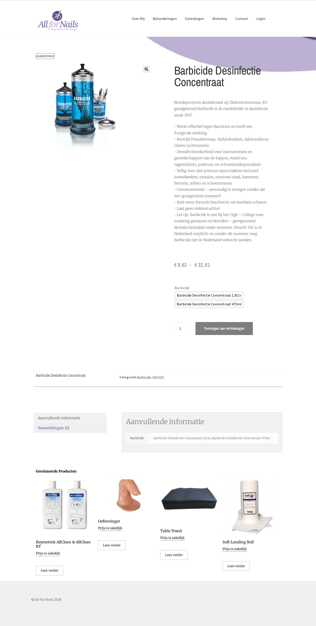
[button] (146, 69)
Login (260, 18)
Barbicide (182, 287)
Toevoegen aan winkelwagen (224, 328)
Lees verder (49, 570)
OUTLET (158, 377)
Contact (241, 18)
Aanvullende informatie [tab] (59, 418)
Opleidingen (194, 18)
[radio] (209, 295)
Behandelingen (165, 18)
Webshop (219, 18)
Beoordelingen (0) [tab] (53, 428)
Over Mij (138, 18)
